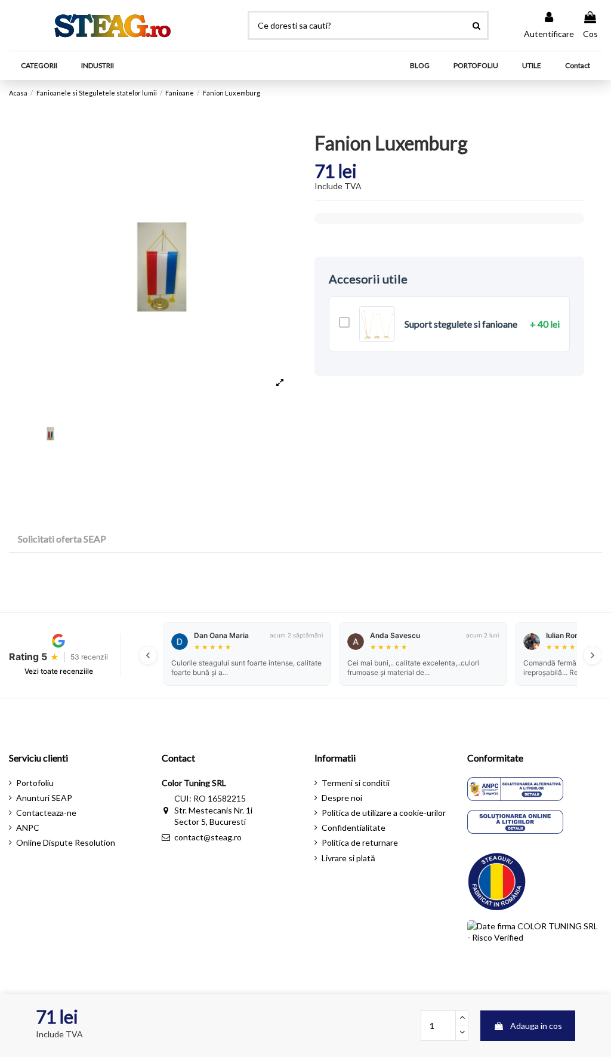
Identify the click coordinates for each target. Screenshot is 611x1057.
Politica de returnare (360, 842)
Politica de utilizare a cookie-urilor (384, 813)
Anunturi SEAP (44, 798)
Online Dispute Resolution (65, 842)
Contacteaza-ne (46, 813)
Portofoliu (35, 783)
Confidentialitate (353, 827)
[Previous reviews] (148, 655)
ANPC (27, 827)
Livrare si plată (348, 858)
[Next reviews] (592, 655)
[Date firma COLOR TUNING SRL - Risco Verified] (534, 947)
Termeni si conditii (356, 783)
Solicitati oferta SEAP (62, 538)
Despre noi (342, 798)
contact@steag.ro (208, 837)
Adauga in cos (536, 1026)
